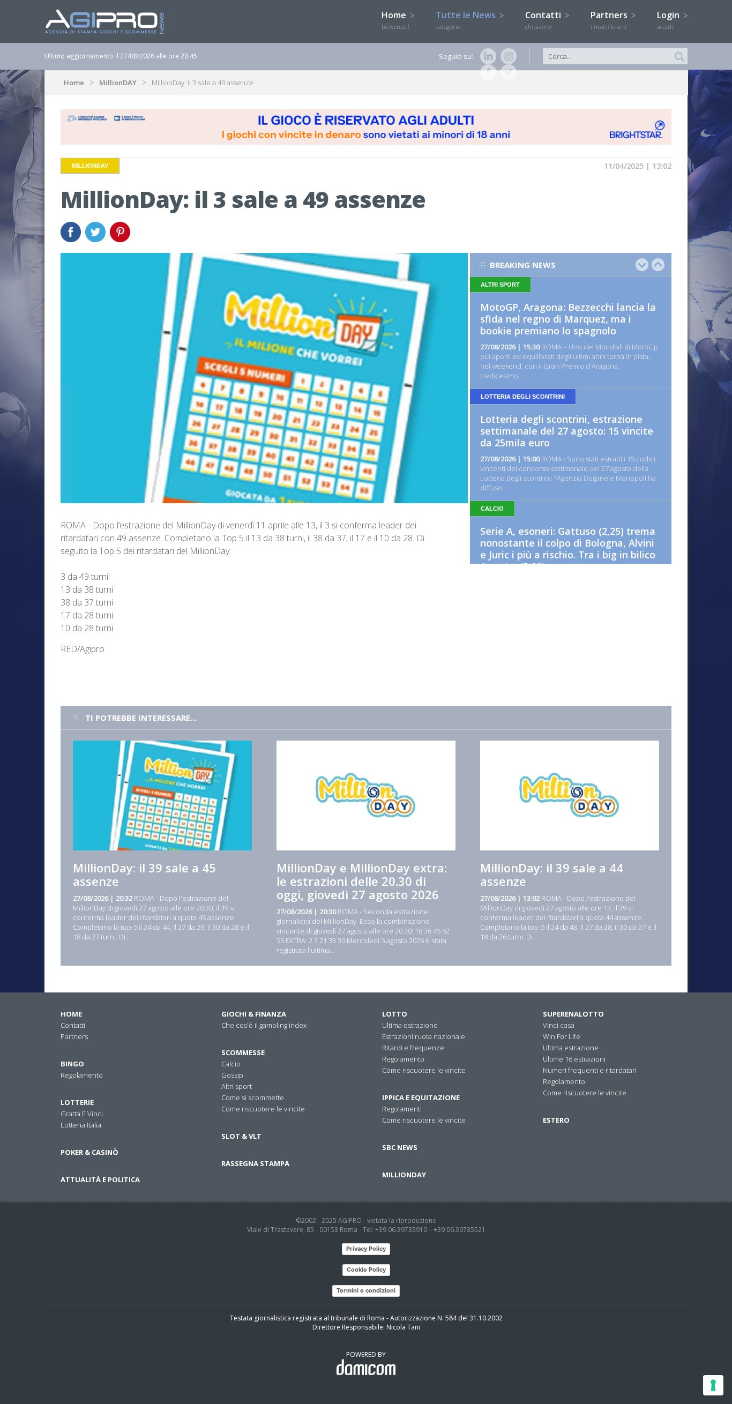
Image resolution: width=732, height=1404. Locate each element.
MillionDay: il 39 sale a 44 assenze (551, 874)
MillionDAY (118, 82)
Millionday (404, 1174)
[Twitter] (506, 72)
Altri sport (236, 1086)
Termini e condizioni (366, 1290)
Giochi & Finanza (253, 1014)
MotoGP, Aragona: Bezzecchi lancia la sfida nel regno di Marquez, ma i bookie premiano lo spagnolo (568, 319)
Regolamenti (402, 1109)
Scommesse (243, 1052)
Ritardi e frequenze (413, 1047)
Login (669, 20)
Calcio (231, 1064)
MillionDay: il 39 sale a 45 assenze (144, 874)
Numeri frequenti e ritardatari (590, 1070)
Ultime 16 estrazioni (574, 1059)
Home (395, 20)
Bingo (72, 1064)
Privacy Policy (366, 1248)
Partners (610, 20)
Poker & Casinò (89, 1152)
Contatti (544, 20)
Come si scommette (252, 1097)
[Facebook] (486, 72)
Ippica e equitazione (421, 1097)
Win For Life (561, 1036)
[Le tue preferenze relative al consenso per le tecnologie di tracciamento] (713, 1385)
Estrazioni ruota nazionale (423, 1036)
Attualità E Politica (100, 1179)
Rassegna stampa (255, 1163)
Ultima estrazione (410, 1025)
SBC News (399, 1147)
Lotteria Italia (81, 1125)
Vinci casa (558, 1025)
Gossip (232, 1075)
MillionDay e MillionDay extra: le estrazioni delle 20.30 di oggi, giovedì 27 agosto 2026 (362, 881)
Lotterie (77, 1102)
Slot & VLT (241, 1136)
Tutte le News (467, 20)
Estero (556, 1120)
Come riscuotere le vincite (263, 1109)
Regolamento (82, 1075)
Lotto (394, 1014)
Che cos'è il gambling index (264, 1025)
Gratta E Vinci (82, 1113)
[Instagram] (506, 56)
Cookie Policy (366, 1269)
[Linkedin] (486, 56)
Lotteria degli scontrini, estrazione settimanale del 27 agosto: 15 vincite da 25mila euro (566, 431)
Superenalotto (573, 1014)
